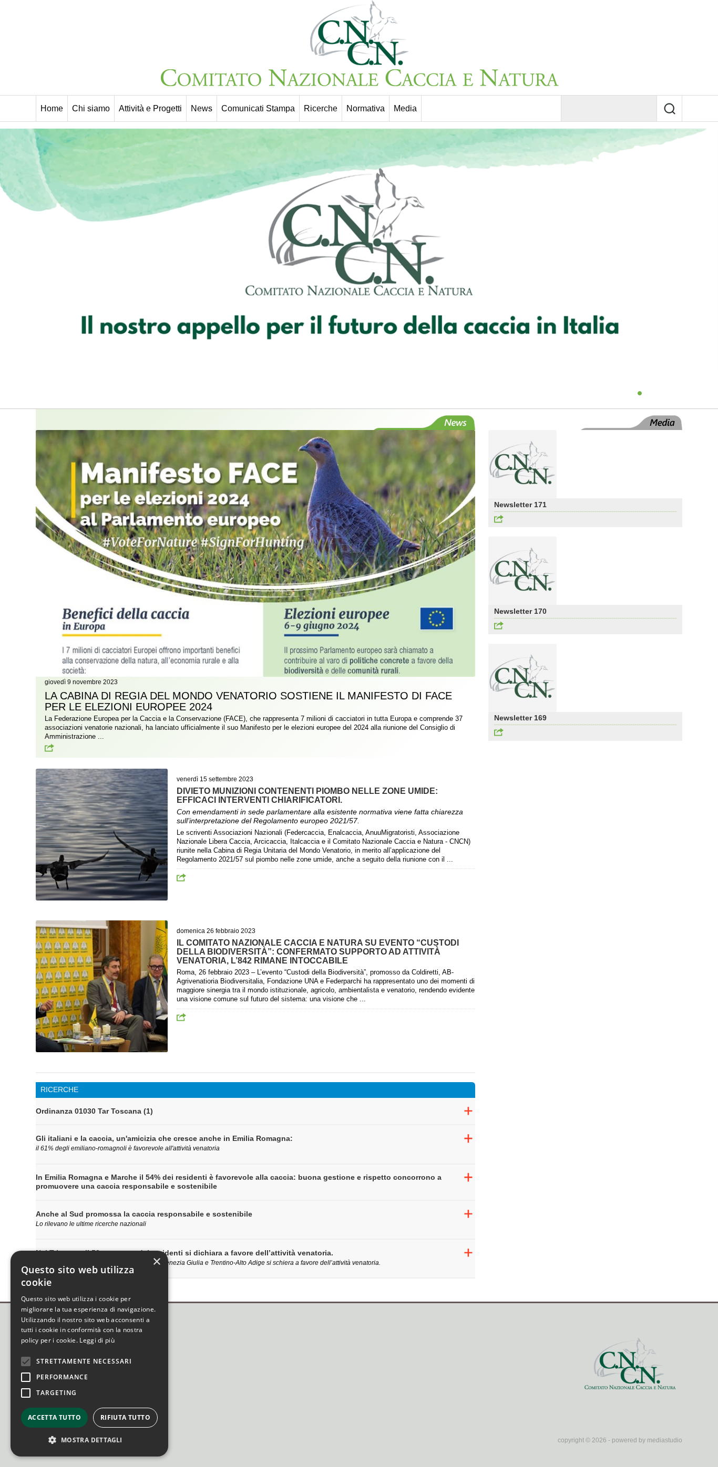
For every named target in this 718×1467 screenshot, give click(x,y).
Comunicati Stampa (258, 108)
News (201, 108)
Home (51, 108)
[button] (89, 1440)
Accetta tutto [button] (54, 1417)
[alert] (89, 1353)
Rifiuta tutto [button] (125, 1417)
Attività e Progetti (150, 108)
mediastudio (664, 1440)
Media (405, 108)
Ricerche (320, 108)
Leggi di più (97, 1340)
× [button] (156, 1262)
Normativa (365, 108)
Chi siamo (91, 108)
